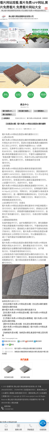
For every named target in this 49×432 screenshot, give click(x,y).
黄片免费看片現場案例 (10, 114)
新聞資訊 (45, 118)
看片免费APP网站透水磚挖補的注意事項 (28, 348)
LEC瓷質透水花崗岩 (41, 111)
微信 (12, 344)
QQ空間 (22, 341)
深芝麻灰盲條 (8, 377)
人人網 (6, 344)
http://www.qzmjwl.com (9, 338)
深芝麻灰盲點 (25, 377)
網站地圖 (15, 403)
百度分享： (10, 341)
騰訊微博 (39, 341)
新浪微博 (30, 341)
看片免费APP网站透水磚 (11, 111)
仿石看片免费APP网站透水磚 (29, 111)
